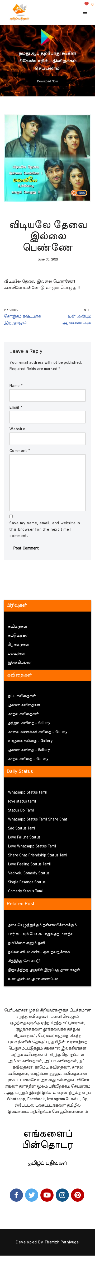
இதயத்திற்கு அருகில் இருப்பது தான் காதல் (44, 970)
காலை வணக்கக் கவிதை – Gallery (37, 732)
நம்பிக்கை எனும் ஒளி (26, 943)
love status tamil (22, 801)
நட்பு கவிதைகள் (22, 696)
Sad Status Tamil (22, 828)
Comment (19, 451)
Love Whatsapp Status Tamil (32, 846)
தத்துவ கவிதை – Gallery (29, 723)
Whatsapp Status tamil (27, 792)
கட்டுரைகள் (18, 635)
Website (17, 429)
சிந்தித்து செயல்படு (24, 961)
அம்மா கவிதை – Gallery (29, 750)
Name (15, 386)
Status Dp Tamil (21, 810)
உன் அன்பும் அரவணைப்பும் (33, 979)
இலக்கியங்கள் (20, 662)
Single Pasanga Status (26, 882)
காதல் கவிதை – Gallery (28, 759)
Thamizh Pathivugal (62, 1242)
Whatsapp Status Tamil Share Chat (37, 819)
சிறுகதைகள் (18, 644)
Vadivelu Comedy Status (28, 873)
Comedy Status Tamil (25, 891)
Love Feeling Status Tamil (29, 864)
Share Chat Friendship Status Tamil (38, 855)
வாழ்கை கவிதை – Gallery (30, 741)
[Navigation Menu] (85, 12)
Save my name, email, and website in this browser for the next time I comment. (44, 529)
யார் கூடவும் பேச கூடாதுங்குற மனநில (40, 934)
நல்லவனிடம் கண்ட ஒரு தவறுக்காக (39, 952)
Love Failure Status (24, 837)
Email (15, 407)
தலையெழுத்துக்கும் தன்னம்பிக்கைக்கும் (42, 925)
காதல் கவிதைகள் (23, 714)
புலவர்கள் (16, 653)
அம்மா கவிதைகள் (24, 705)
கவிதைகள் (17, 626)
